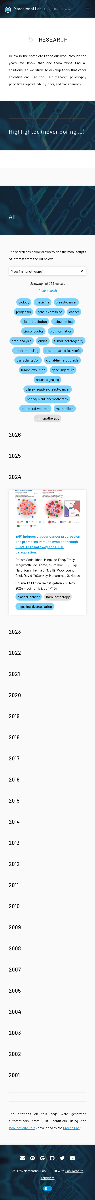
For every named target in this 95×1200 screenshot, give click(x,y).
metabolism (65, 408)
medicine (42, 302)
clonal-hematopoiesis (62, 360)
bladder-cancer (29, 597)
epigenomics (63, 321)
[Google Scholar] (42, 1158)
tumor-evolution (33, 370)
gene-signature (63, 370)
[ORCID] (32, 1158)
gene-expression (50, 312)
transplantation (28, 360)
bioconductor (33, 331)
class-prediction (35, 321)
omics (43, 341)
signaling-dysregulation (35, 606)
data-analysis (22, 341)
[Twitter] (62, 1158)
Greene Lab (71, 1128)
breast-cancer (66, 302)
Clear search (47, 290)
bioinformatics (61, 331)
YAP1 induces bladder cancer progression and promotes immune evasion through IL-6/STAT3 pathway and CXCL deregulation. (47, 544)
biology (24, 302)
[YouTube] (72, 1158)
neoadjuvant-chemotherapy (47, 399)
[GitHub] (52, 1158)
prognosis (23, 312)
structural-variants (35, 408)
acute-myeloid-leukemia (63, 350)
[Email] (22, 1158)
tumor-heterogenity (68, 341)
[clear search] (81, 271)
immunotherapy (47, 418)
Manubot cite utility (23, 1128)
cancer (74, 312)
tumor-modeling (26, 350)
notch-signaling (47, 379)
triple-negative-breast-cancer (48, 389)
